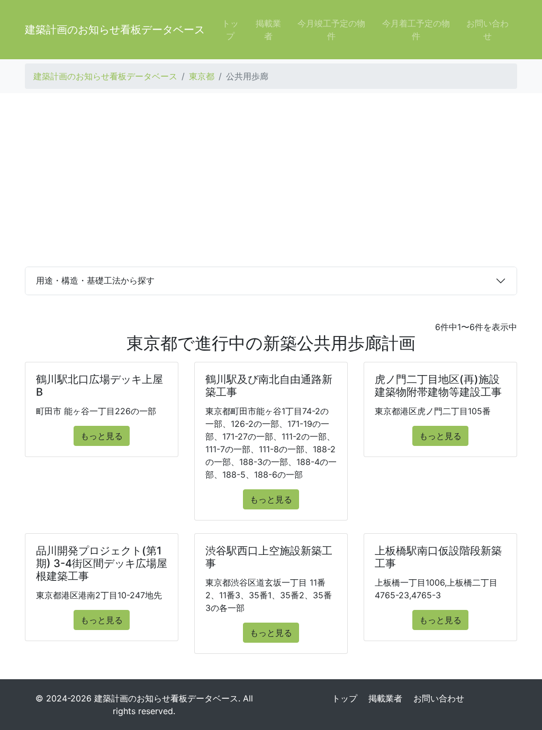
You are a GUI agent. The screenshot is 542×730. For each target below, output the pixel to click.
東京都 (201, 76)
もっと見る (101, 436)
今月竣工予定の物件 (331, 29)
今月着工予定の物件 (416, 29)
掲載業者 (268, 29)
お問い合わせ (487, 29)
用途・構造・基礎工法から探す (95, 280)
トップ (230, 29)
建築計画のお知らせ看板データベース (115, 29)
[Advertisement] (271, 180)
